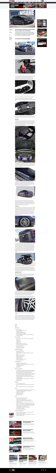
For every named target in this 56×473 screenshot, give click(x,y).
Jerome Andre (10, 32)
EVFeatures (20, 421)
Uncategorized (40, 455)
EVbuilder (18, 421)
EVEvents (10, 455)
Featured (22, 455)
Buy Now (42, 33)
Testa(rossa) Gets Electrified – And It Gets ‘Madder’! (11, 417)
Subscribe (44, 44)
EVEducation (17, 429)
